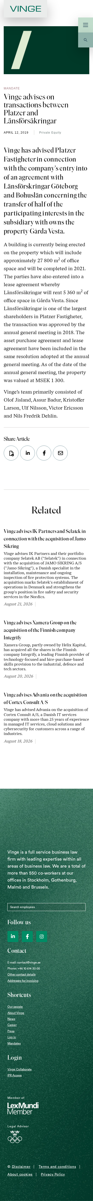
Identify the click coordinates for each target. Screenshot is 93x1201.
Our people (15, 1006)
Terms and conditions (57, 1167)
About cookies (19, 1174)
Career (12, 1024)
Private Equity (50, 132)
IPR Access (14, 1075)
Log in (11, 1037)
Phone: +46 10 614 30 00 (23, 968)
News (11, 1018)
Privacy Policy (53, 1174)
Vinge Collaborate (19, 1069)
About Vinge (15, 1012)
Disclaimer (21, 1167)
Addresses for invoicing (22, 980)
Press (10, 1031)
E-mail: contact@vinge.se (24, 962)
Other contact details (21, 974)
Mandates (14, 1043)
